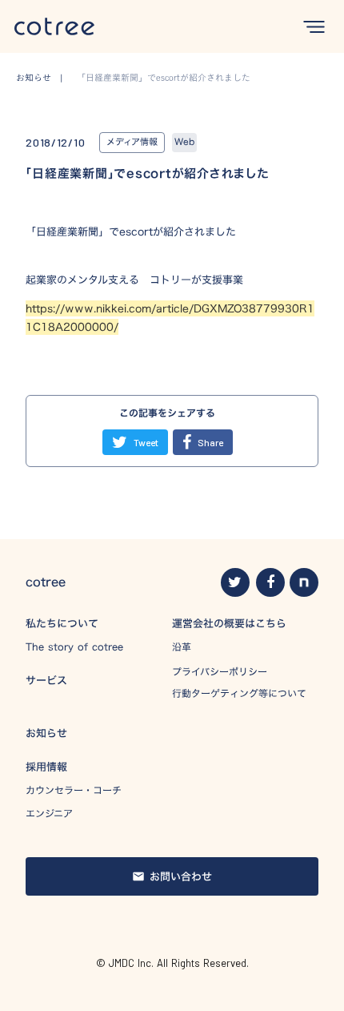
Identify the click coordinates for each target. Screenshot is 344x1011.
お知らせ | (44, 78)
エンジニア (49, 813)
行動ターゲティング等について (239, 693)
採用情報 (46, 766)
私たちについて (62, 623)
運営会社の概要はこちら (229, 623)
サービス (46, 680)
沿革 (181, 647)
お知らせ (46, 733)
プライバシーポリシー (219, 671)
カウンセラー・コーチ (74, 790)
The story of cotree (74, 647)
